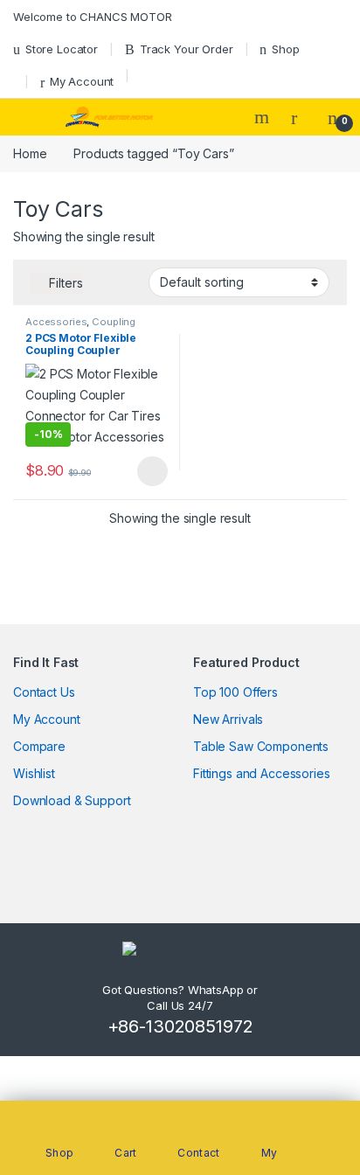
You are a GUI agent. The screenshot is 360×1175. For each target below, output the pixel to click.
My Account (82, 81)
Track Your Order (186, 49)
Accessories (56, 322)
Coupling (113, 322)
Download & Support (71, 800)
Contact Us (44, 692)
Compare (39, 746)
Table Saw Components (261, 746)
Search (263, 117)
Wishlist (34, 773)
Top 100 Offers (235, 692)
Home (29, 153)
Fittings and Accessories (261, 773)
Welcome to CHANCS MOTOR (92, 17)
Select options (147, 471)
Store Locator (61, 49)
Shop (285, 49)
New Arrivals (228, 719)
